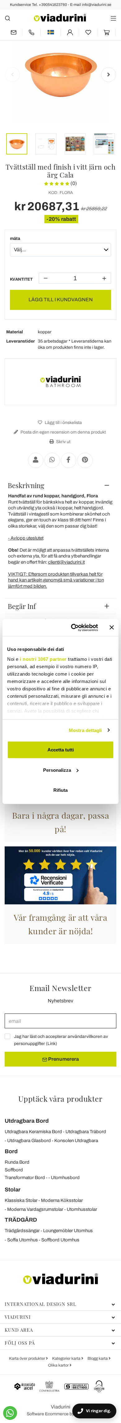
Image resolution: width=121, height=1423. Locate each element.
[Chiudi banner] (112, 627)
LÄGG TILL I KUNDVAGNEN (61, 299)
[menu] (113, 18)
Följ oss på (20, 1343)
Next (108, 74)
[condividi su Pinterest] (85, 460)
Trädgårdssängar (22, 1230)
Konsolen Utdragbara (76, 1140)
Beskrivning (26, 485)
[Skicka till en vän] (35, 460)
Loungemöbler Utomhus (68, 1230)
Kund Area (19, 1330)
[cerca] (8, 18)
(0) (73, 183)
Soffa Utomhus (22, 1239)
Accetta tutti (60, 749)
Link (51, 1043)
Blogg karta (98, 1358)
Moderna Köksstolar (62, 1200)
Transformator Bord (25, 1177)
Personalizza (57, 769)
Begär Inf (22, 606)
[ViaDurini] (60, 17)
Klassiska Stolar (21, 1200)
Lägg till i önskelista (63, 422)
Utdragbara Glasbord (29, 1140)
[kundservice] (31, 32)
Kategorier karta (66, 1358)
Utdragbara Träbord (85, 1131)
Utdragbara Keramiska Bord (33, 1131)
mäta (15, 238)
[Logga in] (70, 32)
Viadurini (18, 1317)
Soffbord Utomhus (60, 1239)
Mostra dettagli (85, 730)
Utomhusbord (65, 1177)
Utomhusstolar (82, 1209)
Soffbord (14, 1169)
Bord (11, 1151)
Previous (12, 74)
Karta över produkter (27, 1358)
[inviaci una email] (13, 32)
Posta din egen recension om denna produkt (63, 432)
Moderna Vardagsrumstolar (35, 1209)
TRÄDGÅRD (21, 1220)
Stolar (12, 1190)
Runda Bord (17, 1162)
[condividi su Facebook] (68, 460)
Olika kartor (58, 1365)
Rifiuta (60, 790)
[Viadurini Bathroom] (60, 382)
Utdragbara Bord (27, 1121)
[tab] (60, 485)
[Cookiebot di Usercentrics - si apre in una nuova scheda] (73, 627)
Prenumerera (63, 1059)
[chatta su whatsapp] (10, 1413)
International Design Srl (40, 1304)
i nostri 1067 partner (43, 658)
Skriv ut (62, 441)
